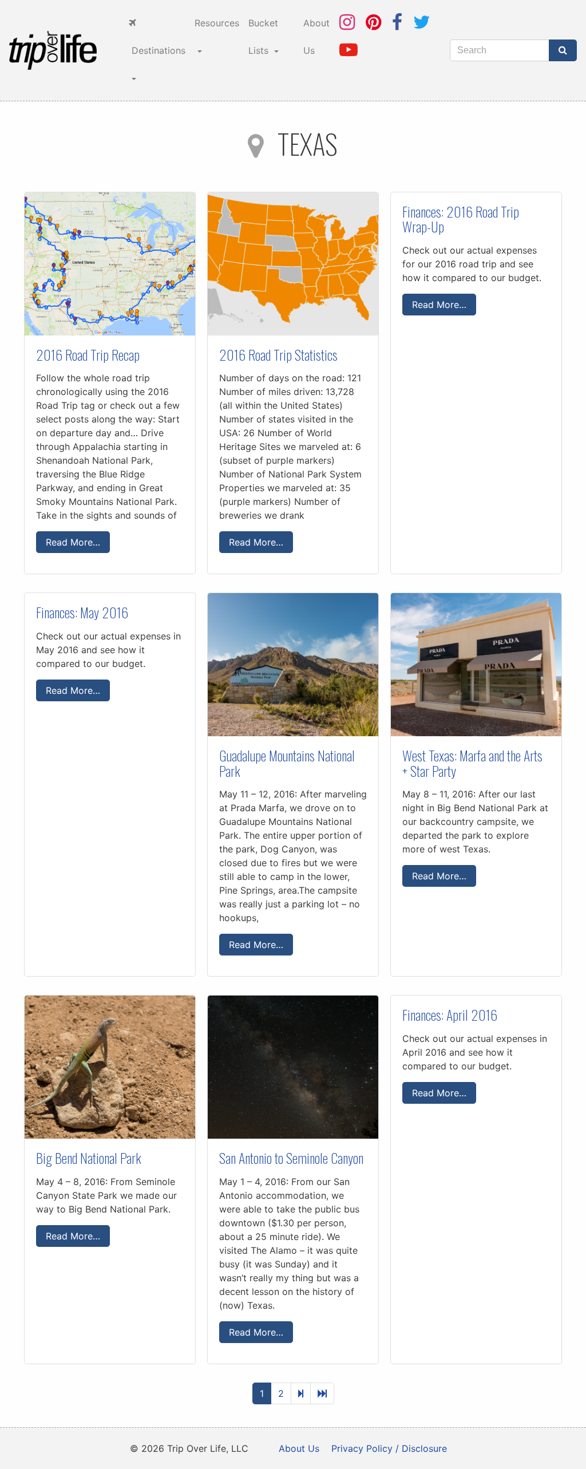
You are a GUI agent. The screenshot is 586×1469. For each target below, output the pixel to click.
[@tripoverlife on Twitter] (421, 22)
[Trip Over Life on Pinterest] (373, 22)
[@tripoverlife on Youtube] (348, 49)
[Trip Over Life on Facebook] (397, 22)
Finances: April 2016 (449, 1014)
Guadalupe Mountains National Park (287, 762)
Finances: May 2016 (82, 612)
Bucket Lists (263, 36)
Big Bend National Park (88, 1157)
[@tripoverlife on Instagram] (347, 22)
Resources (217, 23)
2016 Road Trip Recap (88, 354)
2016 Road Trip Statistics (278, 354)
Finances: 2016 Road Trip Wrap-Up (460, 218)
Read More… (73, 542)
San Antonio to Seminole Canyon (291, 1157)
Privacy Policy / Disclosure (389, 1448)
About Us (316, 36)
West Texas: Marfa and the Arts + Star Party (472, 762)
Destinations (157, 50)
